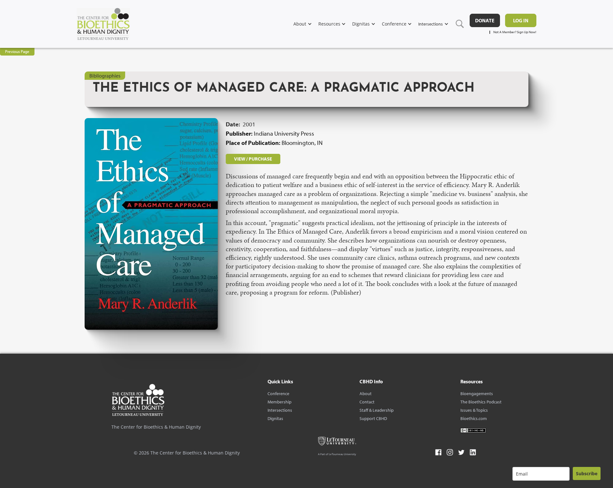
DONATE (485, 20)
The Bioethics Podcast (481, 402)
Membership (279, 402)
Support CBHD (373, 418)
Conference (278, 393)
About (365, 393)
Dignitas (275, 418)
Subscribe (586, 473)
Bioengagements (476, 393)
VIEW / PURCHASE (253, 159)
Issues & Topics (474, 410)
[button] (305, 24)
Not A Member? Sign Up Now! (514, 32)
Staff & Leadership (376, 410)
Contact (367, 402)
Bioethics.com (473, 418)
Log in (520, 20)
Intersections (280, 410)
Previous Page (17, 51)
